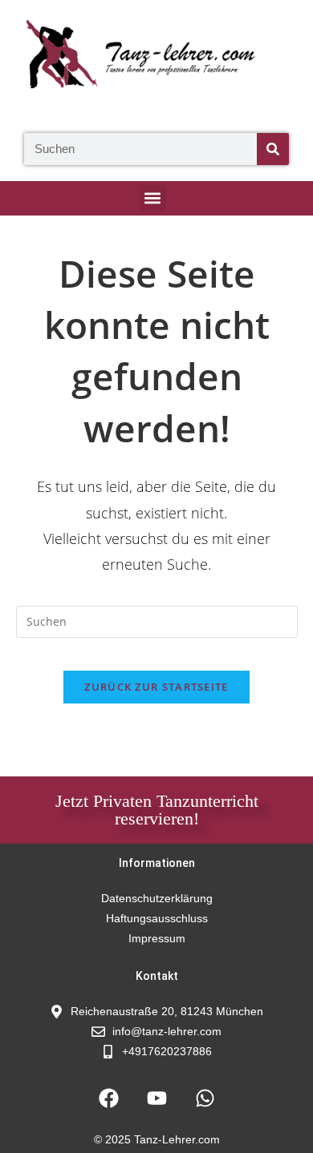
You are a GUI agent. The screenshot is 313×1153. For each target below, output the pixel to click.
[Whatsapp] (205, 1098)
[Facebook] (108, 1098)
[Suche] (273, 149)
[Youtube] (156, 1098)
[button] (153, 198)
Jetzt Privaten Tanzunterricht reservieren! (156, 809)
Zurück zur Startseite (156, 686)
